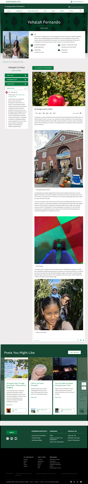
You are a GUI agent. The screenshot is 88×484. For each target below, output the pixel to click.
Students (26, 459)
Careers (51, 466)
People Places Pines (7, 62)
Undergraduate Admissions (14, 6)
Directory (40, 462)
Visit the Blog (74, 352)
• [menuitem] (44, 481)
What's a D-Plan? (16, 70)
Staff (25, 462)
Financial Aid (72, 431)
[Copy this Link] (78, 340)
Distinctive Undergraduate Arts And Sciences (46, 473)
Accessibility (52, 461)
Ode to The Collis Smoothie (37, 384)
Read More (9, 405)
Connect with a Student (39, 435)
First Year (10, 75)
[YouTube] (81, 482)
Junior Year (10, 84)
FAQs (51, 435)
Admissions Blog (37, 440)
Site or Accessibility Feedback (52, 481)
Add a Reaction (76, 113)
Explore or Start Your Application (56, 438)
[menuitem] (40, 436)
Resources (53, 457)
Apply (53, 11)
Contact (42, 481)
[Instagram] (74, 482)
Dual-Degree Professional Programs (24, 473)
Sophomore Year (12, 79)
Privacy (31, 481)
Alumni (25, 464)
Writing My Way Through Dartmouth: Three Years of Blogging (16, 385)
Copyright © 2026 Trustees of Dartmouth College (17, 481)
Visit (45, 11)
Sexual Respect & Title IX (55, 468)
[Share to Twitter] (83, 340)
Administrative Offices (55, 462)
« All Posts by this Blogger (42, 68)
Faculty (25, 461)
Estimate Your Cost (74, 438)
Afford (62, 11)
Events (39, 464)
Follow (71, 11)
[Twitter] (77, 482)
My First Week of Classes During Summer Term (64, 384)
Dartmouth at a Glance (55, 459)
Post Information (36, 341)
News (39, 466)
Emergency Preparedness (55, 464)
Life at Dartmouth (33, 11)
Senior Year (10, 88)
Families (25, 466)
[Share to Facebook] (80, 340)
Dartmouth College (13, 2)
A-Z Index (40, 459)
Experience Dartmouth (39, 431)
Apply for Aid (72, 435)
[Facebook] (71, 482)
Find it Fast (42, 457)
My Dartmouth (29, 457)
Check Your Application (57, 442)
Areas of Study (36, 438)
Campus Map (41, 461)
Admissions (53, 431)
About (9, 11)
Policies (36, 481)
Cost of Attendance (74, 440)
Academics (19, 11)
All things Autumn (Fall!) (17, 62)
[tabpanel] (58, 89)
